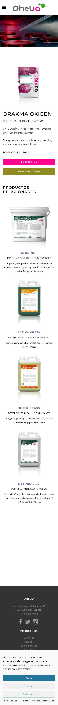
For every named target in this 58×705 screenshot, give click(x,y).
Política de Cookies (12, 701)
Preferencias (29, 694)
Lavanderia (16, 132)
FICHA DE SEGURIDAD (29, 171)
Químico (29, 132)
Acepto (29, 678)
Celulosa (29, 641)
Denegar (29, 686)
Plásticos (29, 649)
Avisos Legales (47, 701)
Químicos (29, 637)
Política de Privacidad (31, 701)
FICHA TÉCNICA (29, 162)
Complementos (29, 645)
